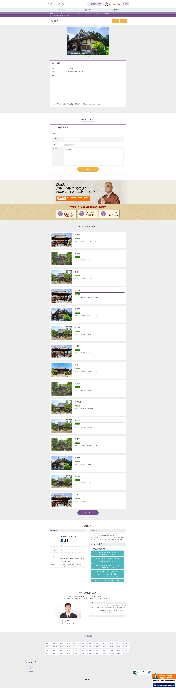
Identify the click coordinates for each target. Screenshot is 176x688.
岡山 (104, 650)
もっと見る (88, 512)
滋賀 (47, 650)
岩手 (61, 643)
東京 (47, 647)
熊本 (90, 653)
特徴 (62, 10)
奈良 (75, 650)
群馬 (111, 643)
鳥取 (90, 650)
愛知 (118, 647)
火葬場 (60, 13)
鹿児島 (112, 653)
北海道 (48, 643)
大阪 (61, 650)
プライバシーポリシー (29, 666)
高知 (61, 653)
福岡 (68, 653)
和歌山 (83, 650)
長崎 (83, 653)
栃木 (104, 643)
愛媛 (54, 653)
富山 (68, 647)
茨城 (97, 643)
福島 (90, 643)
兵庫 (68, 650)
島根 (97, 650)
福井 (83, 647)
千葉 (126, 643)
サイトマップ (27, 673)
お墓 (79, 13)
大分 (97, 653)
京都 (54, 650)
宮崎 (104, 653)
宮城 (68, 643)
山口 (118, 650)
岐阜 (104, 647)
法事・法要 (69, 13)
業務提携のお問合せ (29, 671)
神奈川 (55, 647)
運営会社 (125, 13)
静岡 (111, 647)
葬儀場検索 (117, 10)
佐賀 (75, 653)
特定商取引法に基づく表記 (30, 668)
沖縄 (118, 653)
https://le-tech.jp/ (64, 544)
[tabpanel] (88, 41)
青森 (54, 643)
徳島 (126, 650)
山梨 (90, 647)
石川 (75, 647)
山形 (83, 643)
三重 (126, 647)
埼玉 (118, 643)
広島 (111, 650)
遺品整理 (97, 13)
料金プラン (89, 10)
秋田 (75, 643)
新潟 (61, 647)
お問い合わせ (115, 13)
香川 (47, 653)
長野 (97, 647)
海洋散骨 (88, 13)
